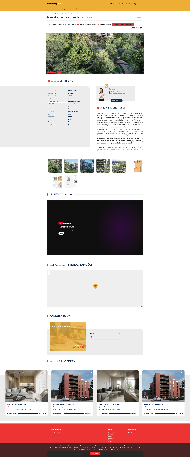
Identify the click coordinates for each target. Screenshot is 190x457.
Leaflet (123, 306)
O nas (58, 9)
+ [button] (48, 272)
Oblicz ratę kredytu (105, 24)
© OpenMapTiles (128, 306)
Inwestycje (71, 9)
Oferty (63, 9)
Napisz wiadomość (116, 100)
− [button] (48, 274)
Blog (86, 9)
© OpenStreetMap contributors (137, 306)
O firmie (110, 434)
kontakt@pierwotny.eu (117, 93)
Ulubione (110, 440)
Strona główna (50, 9)
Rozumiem (95, 453)
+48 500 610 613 (115, 92)
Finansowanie (80, 9)
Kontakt (91, 9)
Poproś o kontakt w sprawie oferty (123, 24)
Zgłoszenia (111, 438)
